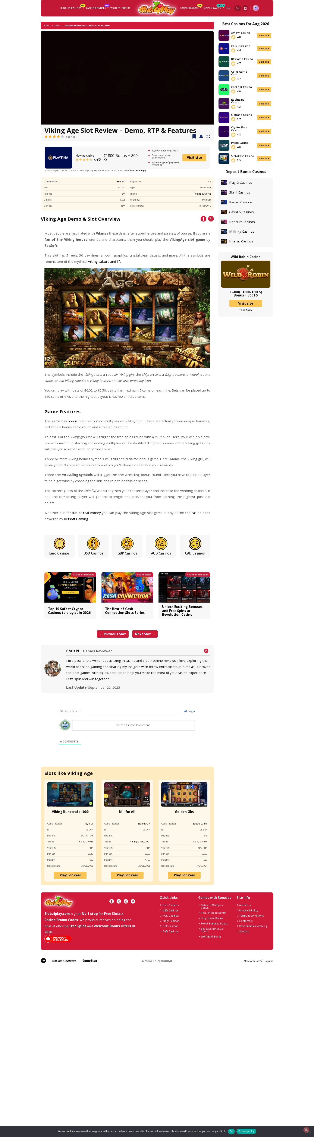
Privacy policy (246, 1131)
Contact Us (246, 921)
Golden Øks (184, 812)
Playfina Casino (85, 155)
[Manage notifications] (306, 1130)
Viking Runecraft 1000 (70, 812)
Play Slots (76, 7)
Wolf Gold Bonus (211, 936)
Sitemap (244, 931)
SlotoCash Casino (242, 156)
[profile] (256, 8)
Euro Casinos (59, 553)
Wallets (115, 8)
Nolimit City (144, 823)
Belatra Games (200, 823)
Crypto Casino (213, 7)
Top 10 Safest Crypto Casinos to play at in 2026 (69, 611)
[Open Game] (208, 137)
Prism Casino (239, 143)
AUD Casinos (161, 553)
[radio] (46, 136)
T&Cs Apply (245, 310)
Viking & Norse (203, 193)
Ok (231, 1131)
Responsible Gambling (253, 926)
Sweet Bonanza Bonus (214, 923)
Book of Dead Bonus (213, 912)
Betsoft (121, 181)
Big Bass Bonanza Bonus (212, 930)
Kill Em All (127, 812)
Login (191, 711)
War (148, 841)
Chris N (72, 651)
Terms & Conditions (251, 915)
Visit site (194, 157)
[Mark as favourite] (201, 136)
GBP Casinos (127, 553)
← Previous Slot (113, 634)
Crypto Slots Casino (239, 128)
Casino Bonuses (97, 7)
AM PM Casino (240, 33)
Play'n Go (88, 823)
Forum (126, 8)
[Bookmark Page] (194, 136)
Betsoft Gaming (76, 519)
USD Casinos (93, 553)
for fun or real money (83, 513)
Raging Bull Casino (238, 101)
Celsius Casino (240, 46)
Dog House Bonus (212, 918)
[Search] (237, 8)
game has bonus (65, 421)
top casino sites (197, 513)
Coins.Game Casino (239, 73)
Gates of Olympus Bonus (212, 906)
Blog (63, 8)
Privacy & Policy (248, 910)
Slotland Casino (241, 115)
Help (228, 7)
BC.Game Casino (242, 59)
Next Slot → (145, 634)
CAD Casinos (195, 553)
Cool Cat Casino (241, 87)
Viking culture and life (105, 261)
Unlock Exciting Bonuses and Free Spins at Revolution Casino (182, 610)
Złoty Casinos (171, 921)
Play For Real (70, 875)
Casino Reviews (191, 7)
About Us (245, 905)
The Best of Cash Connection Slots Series (125, 611)
